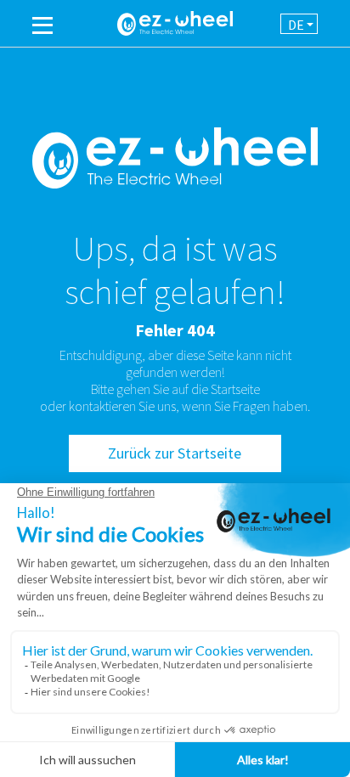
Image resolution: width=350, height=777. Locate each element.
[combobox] (299, 24)
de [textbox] (296, 24)
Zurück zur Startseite (174, 453)
